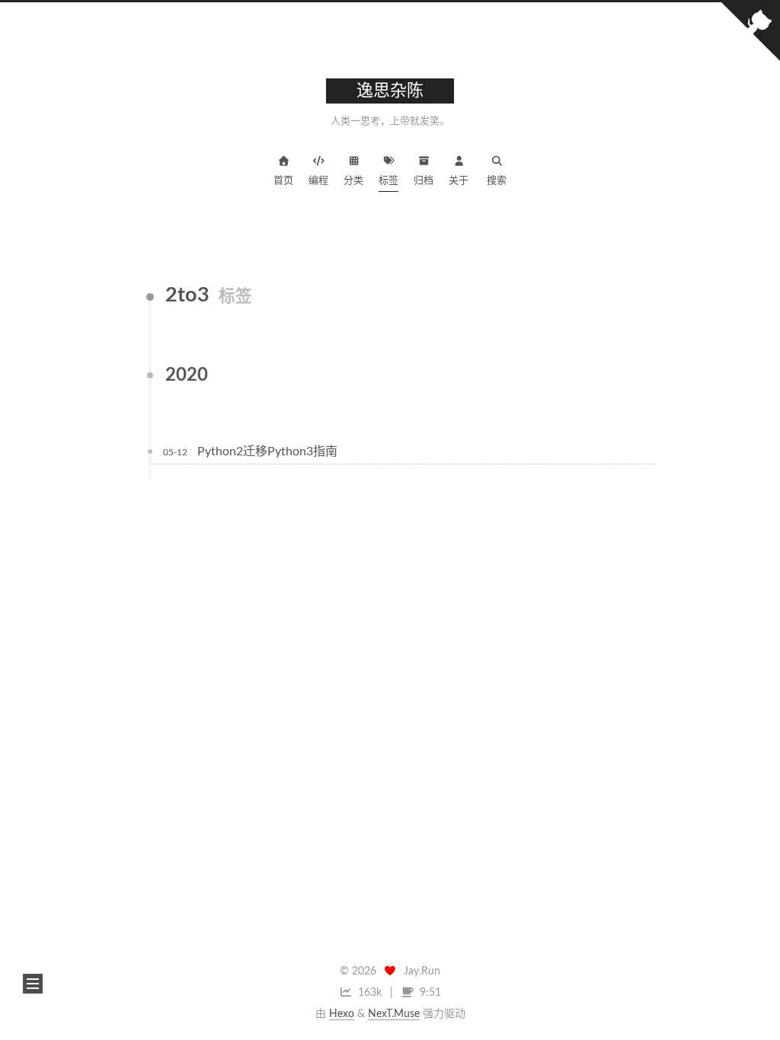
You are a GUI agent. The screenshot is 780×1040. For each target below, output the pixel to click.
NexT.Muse (394, 1014)
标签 (388, 181)
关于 (458, 181)
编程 (318, 181)
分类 (353, 181)
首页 (283, 181)
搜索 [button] (497, 181)
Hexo (341, 1014)
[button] (33, 984)
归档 (423, 181)
